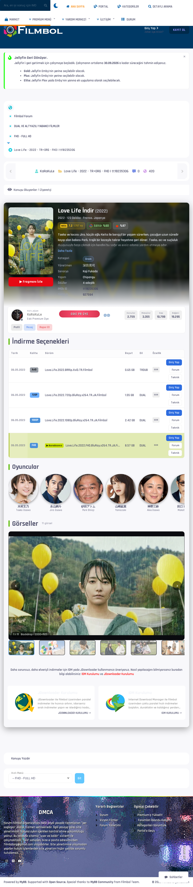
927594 (88, 295)
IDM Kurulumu (90, 674)
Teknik (175, 377)
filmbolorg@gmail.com (18, 844)
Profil (17, 327)
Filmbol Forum (23, 116)
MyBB (23, 882)
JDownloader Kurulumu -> (74, 713)
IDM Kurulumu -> (171, 713)
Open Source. (57, 882)
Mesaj (29, 327)
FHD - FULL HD (22, 136)
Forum (175, 370)
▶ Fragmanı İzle (31, 282)
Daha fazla (65, 251)
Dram (88, 259)
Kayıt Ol (179, 30)
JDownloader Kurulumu (119, 674)
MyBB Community (101, 882)
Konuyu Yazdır (20, 758)
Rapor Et (45, 327)
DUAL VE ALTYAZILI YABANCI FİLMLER (37, 126)
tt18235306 (90, 289)
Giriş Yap (154, 30)
